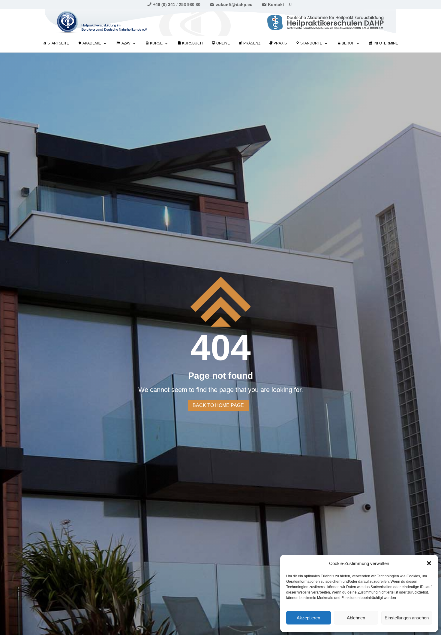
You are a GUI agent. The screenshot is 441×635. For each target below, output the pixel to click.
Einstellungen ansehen (407, 617)
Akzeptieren (308, 617)
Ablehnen (356, 617)
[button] (429, 563)
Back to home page (218, 405)
